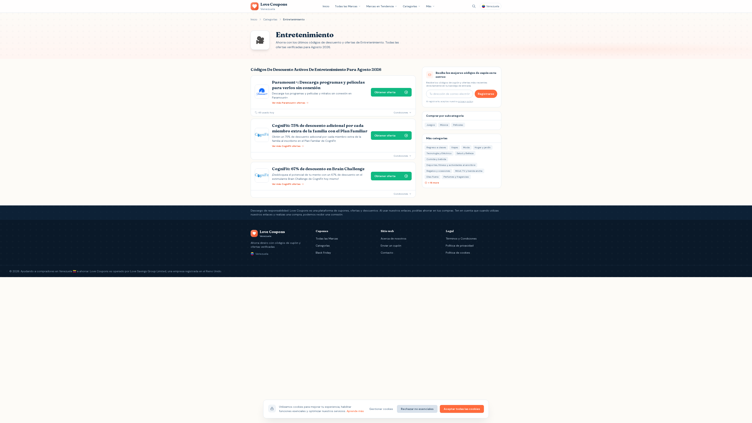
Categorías (410, 6)
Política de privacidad (460, 245)
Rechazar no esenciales (417, 409)
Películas (458, 125)
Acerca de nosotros (393, 238)
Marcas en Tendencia (380, 6)
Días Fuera (432, 176)
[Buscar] (473, 6)
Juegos (431, 125)
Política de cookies (458, 252)
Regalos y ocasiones (438, 171)
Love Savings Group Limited (148, 271)
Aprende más (355, 411)
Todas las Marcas (346, 6)
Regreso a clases (436, 147)
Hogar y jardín (483, 147)
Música (444, 125)
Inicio (326, 6)
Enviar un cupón (391, 245)
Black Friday (323, 252)
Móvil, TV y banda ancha (468, 171)
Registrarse (486, 94)
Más (428, 6)
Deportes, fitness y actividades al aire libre (451, 165)
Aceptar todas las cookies (462, 409)
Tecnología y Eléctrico (439, 153)
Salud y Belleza (465, 153)
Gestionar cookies (381, 409)
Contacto (387, 252)
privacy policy (465, 101)
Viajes (454, 147)
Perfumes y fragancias (456, 176)
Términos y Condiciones (461, 238)
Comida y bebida (436, 159)
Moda (466, 147)
